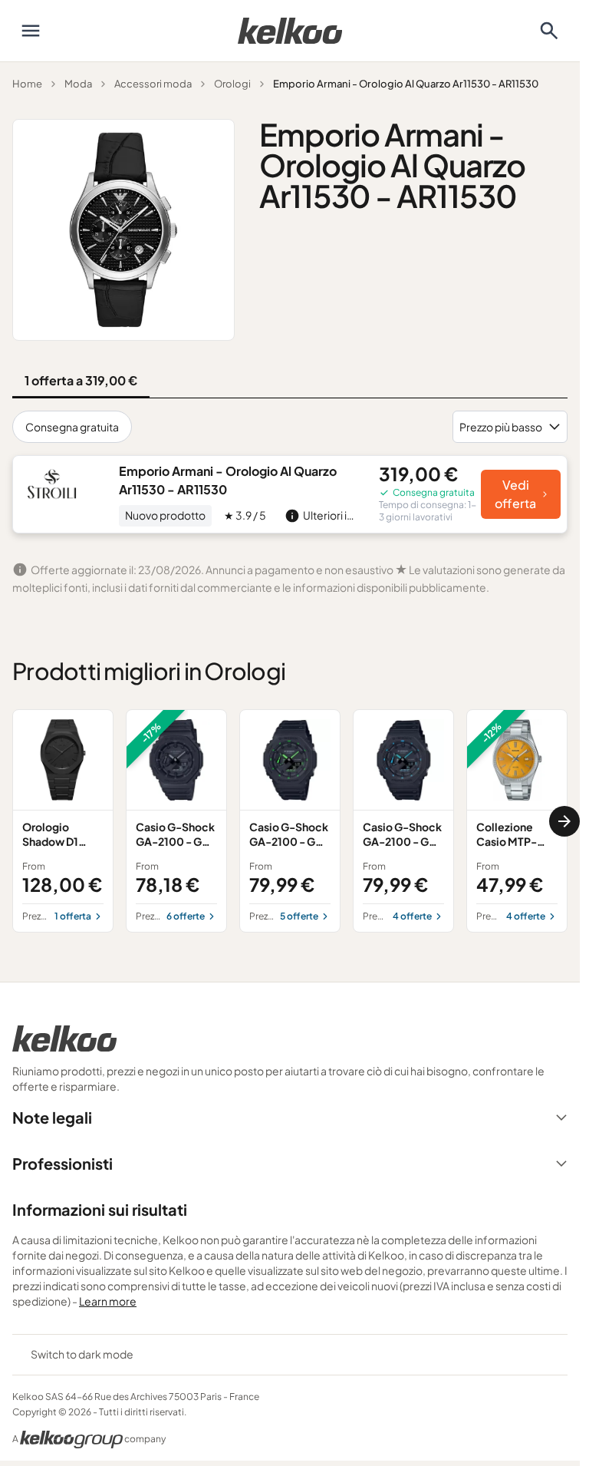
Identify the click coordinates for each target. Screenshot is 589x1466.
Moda (78, 84)
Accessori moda (153, 84)
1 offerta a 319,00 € (81, 380)
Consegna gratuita (72, 427)
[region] (290, 820)
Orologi (232, 84)
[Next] (564, 821)
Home (27, 84)
